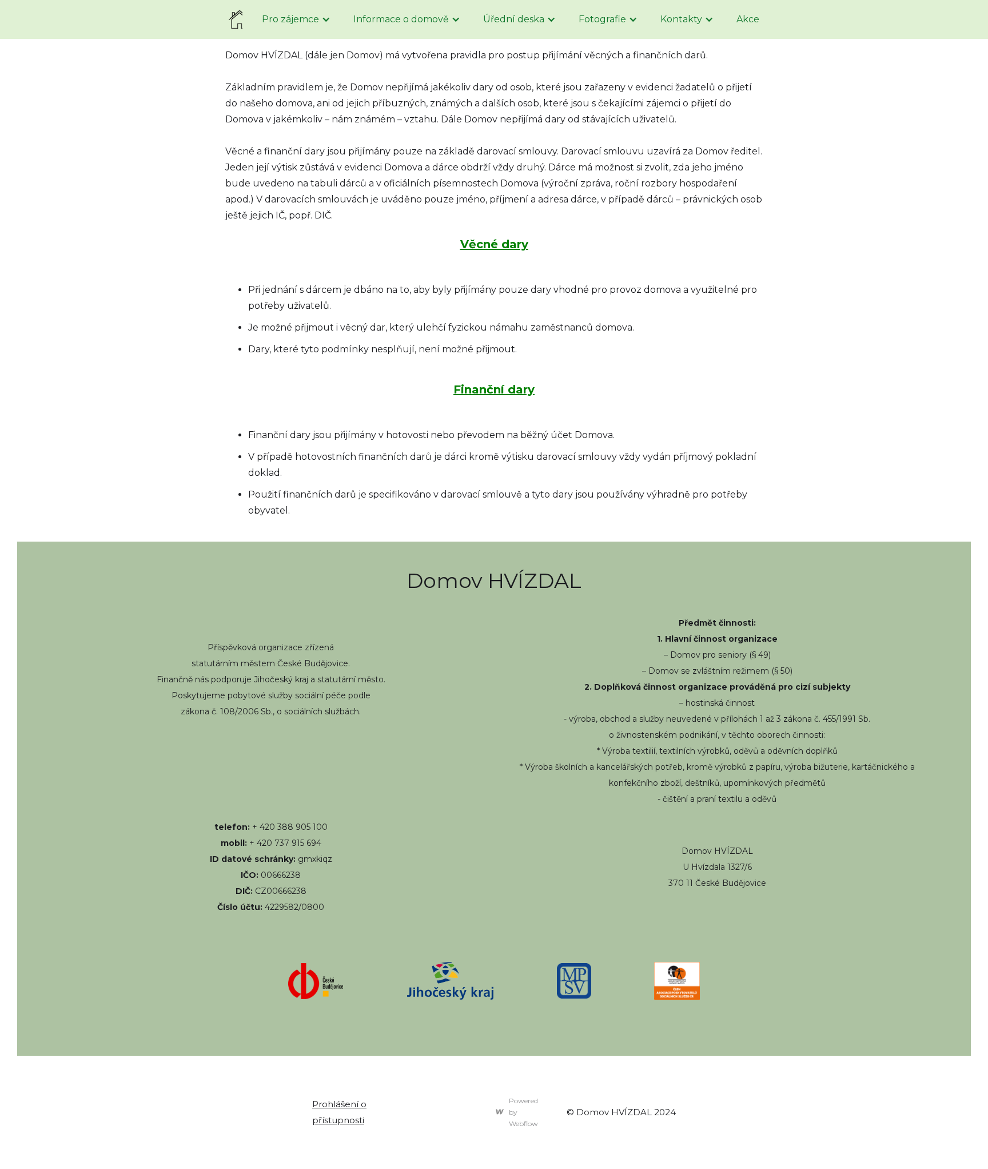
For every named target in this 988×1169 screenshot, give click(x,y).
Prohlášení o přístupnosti (339, 1112)
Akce (747, 19)
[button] (296, 19)
